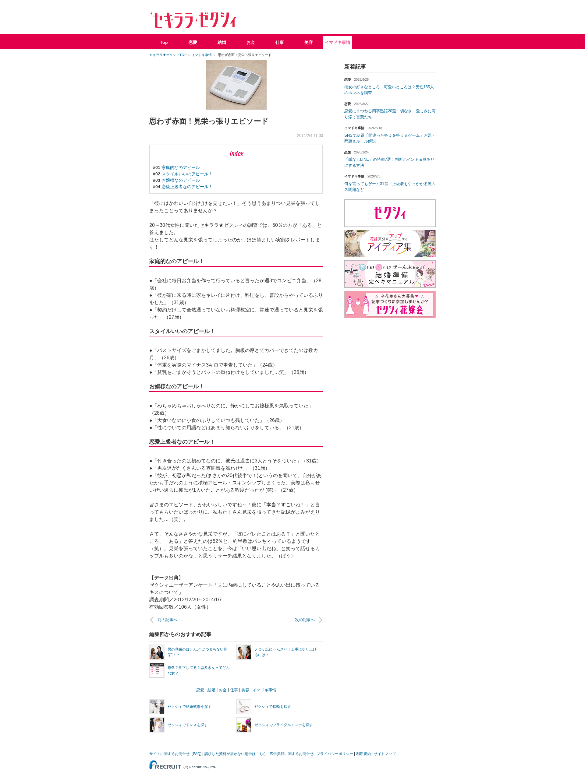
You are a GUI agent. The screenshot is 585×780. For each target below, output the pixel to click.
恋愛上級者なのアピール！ (187, 186)
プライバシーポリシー (335, 754)
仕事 (279, 42)
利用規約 (363, 754)
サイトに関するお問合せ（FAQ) (175, 754)
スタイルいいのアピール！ (187, 173)
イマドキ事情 (337, 42)
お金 (250, 42)
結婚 (222, 42)
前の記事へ (167, 619)
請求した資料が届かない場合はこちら (235, 754)
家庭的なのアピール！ (182, 167)
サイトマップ (385, 754)
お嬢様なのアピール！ (182, 180)
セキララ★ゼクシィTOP (167, 55)
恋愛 (193, 42)
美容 (308, 42)
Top (164, 42)
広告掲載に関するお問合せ (292, 754)
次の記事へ (305, 619)
